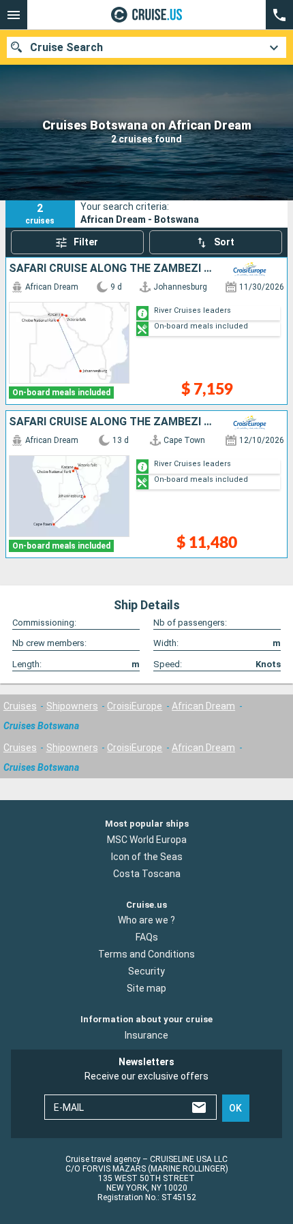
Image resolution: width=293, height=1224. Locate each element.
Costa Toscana (147, 873)
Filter (86, 241)
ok (235, 1108)
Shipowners (72, 706)
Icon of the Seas (147, 856)
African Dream (203, 706)
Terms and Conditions (146, 954)
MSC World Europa (147, 838)
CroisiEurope (134, 706)
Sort (224, 241)
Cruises (20, 706)
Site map (146, 988)
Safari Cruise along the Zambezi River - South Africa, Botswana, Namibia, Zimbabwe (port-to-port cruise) (112, 268)
